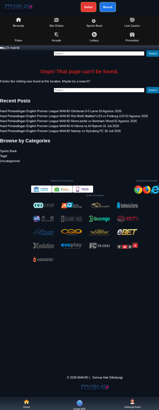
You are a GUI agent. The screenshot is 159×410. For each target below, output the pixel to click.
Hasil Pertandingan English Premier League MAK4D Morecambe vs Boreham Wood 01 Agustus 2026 (68, 121)
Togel (3, 156)
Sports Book (94, 25)
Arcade (56, 40)
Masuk (107, 7)
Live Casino (132, 25)
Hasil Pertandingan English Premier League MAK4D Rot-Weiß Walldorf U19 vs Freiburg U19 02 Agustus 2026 (74, 116)
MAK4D (82, 377)
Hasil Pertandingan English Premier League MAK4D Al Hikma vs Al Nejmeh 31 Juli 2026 (59, 126)
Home (26, 407)
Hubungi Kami (132, 407)
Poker (18, 40)
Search (152, 53)
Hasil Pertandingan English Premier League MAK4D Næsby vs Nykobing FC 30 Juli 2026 (60, 131)
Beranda (18, 25)
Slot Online (56, 25)
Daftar (88, 7)
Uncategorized (10, 161)
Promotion (132, 40)
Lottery (94, 40)
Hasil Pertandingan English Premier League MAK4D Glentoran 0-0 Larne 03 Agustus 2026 (60, 111)
